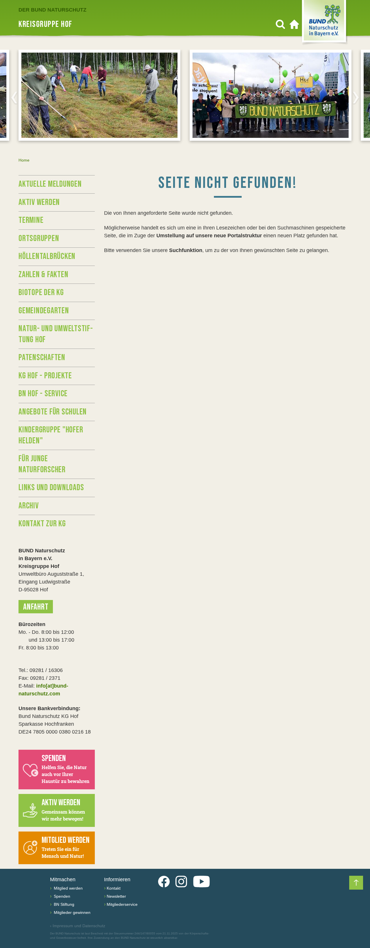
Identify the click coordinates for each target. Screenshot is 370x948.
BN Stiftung (63, 904)
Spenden (61, 896)
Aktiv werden (39, 202)
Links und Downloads (51, 487)
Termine (30, 220)
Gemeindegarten (43, 310)
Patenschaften (41, 357)
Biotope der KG (41, 292)
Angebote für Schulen (52, 412)
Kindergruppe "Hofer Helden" (50, 435)
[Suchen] (280, 24)
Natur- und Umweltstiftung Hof (55, 334)
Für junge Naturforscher (42, 464)
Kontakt (114, 888)
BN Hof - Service (43, 393)
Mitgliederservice (122, 904)
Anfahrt (35, 607)
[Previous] (14, 97)
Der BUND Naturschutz (52, 10)
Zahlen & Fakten (43, 274)
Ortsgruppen (38, 238)
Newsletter (116, 896)
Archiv (28, 506)
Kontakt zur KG (42, 524)
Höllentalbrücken (46, 256)
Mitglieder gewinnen (71, 912)
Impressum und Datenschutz (77, 925)
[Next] (356, 97)
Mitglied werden (68, 888)
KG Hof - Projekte (45, 376)
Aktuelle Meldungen (50, 184)
